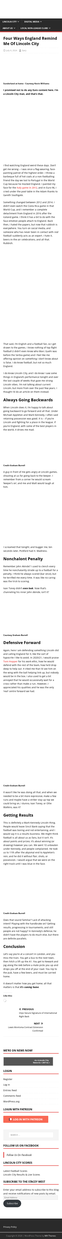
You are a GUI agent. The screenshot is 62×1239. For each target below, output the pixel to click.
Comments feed (12, 1095)
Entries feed (10, 1090)
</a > (36, 1060)
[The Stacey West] (31, 16)
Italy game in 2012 (27, 187)
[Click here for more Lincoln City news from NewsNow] (17, 1061)
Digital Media (31, 21)
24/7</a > (46, 1063)
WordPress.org (11, 1101)
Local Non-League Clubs (34, 28)
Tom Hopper (10, 661)
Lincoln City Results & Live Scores (21, 1174)
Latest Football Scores (15, 1171)
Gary (24, 50)
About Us (8, 28)
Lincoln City (9, 21)
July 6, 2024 (11, 50)
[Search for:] (31, 1135)
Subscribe (12, 1203)
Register (7, 1079)
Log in (6, 1084)
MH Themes (50, 1235)
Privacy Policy (10, 1226)
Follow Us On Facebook (21, 1145)
